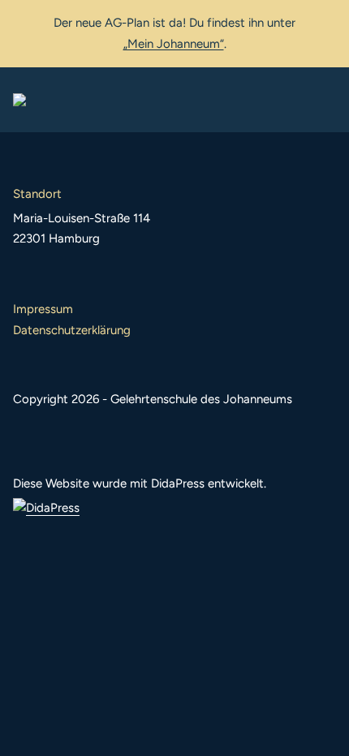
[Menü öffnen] (323, 100)
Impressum (43, 309)
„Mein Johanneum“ (173, 44)
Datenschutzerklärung (72, 330)
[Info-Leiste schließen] (324, 22)
